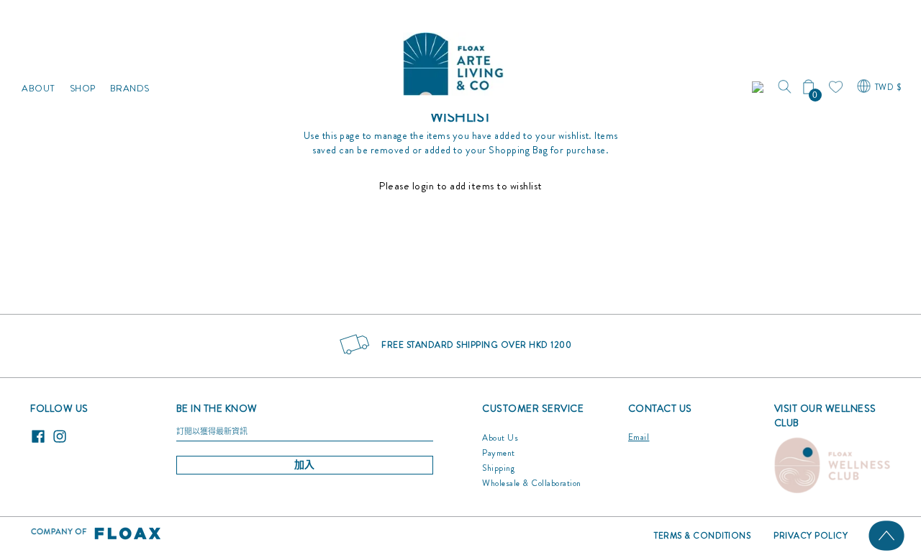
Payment (498, 452)
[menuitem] (38, 60)
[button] (759, 87)
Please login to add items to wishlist (460, 186)
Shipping (498, 468)
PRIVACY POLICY (810, 535)
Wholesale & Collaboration (531, 483)
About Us (500, 437)
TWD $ (888, 87)
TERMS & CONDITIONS (702, 535)
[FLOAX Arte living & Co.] (453, 60)
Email (639, 437)
